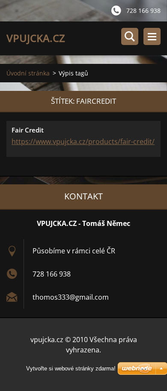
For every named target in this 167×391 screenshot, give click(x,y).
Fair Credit (28, 130)
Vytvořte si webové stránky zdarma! (71, 368)
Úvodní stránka (28, 73)
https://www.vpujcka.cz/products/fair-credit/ (83, 141)
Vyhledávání (129, 36)
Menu (152, 36)
